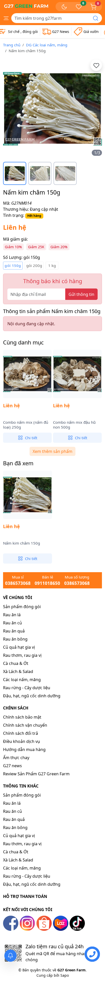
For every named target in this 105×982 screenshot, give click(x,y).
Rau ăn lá (12, 615)
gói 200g (34, 265)
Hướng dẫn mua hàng (24, 749)
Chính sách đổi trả (20, 733)
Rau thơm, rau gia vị (22, 655)
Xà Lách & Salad (18, 671)
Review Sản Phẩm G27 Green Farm (36, 774)
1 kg (52, 265)
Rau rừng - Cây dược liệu (26, 687)
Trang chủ (11, 44)
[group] (52, 109)
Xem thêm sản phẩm (52, 451)
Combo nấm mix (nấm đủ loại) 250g (25, 425)
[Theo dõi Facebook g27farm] (10, 923)
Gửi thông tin (81, 294)
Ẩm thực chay (16, 757)
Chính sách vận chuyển (25, 725)
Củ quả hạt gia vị (19, 647)
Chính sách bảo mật (22, 717)
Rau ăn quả (14, 631)
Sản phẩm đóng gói (22, 606)
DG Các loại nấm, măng (46, 44)
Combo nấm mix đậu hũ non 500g (74, 425)
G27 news (12, 765)
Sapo (64, 975)
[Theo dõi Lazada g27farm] (60, 923)
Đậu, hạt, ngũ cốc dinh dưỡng (31, 696)
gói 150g (13, 265)
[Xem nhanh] (34, 396)
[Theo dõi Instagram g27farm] (27, 923)
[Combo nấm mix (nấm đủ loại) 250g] (27, 374)
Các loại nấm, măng (22, 679)
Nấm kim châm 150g (21, 543)
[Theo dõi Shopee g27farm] (44, 923)
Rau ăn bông (15, 639)
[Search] (95, 18)
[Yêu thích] (96, 65)
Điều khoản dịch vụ (21, 741)
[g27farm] (26, 6)
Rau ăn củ (12, 623)
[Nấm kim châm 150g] (27, 495)
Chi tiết (31, 437)
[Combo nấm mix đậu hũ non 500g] (77, 374)
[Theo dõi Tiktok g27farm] (77, 923)
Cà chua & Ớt (15, 663)
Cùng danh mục (23, 342)
